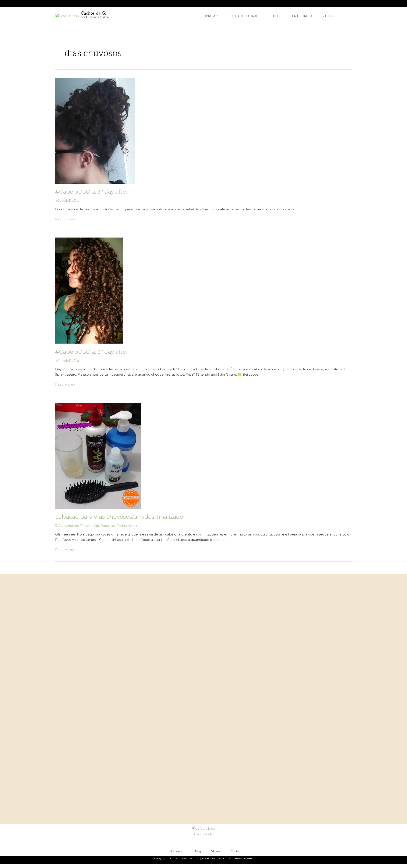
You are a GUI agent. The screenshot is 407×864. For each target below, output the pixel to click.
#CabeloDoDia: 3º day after (91, 191)
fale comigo (302, 16)
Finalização (90, 526)
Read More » (65, 219)
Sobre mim (210, 16)
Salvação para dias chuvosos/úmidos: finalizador (120, 516)
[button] (246, 16)
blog (277, 16)
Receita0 (107, 526)
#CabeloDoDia (67, 201)
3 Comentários (67, 526)
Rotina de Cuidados (245, 16)
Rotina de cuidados (131, 526)
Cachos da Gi (203, 834)
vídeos (328, 16)
